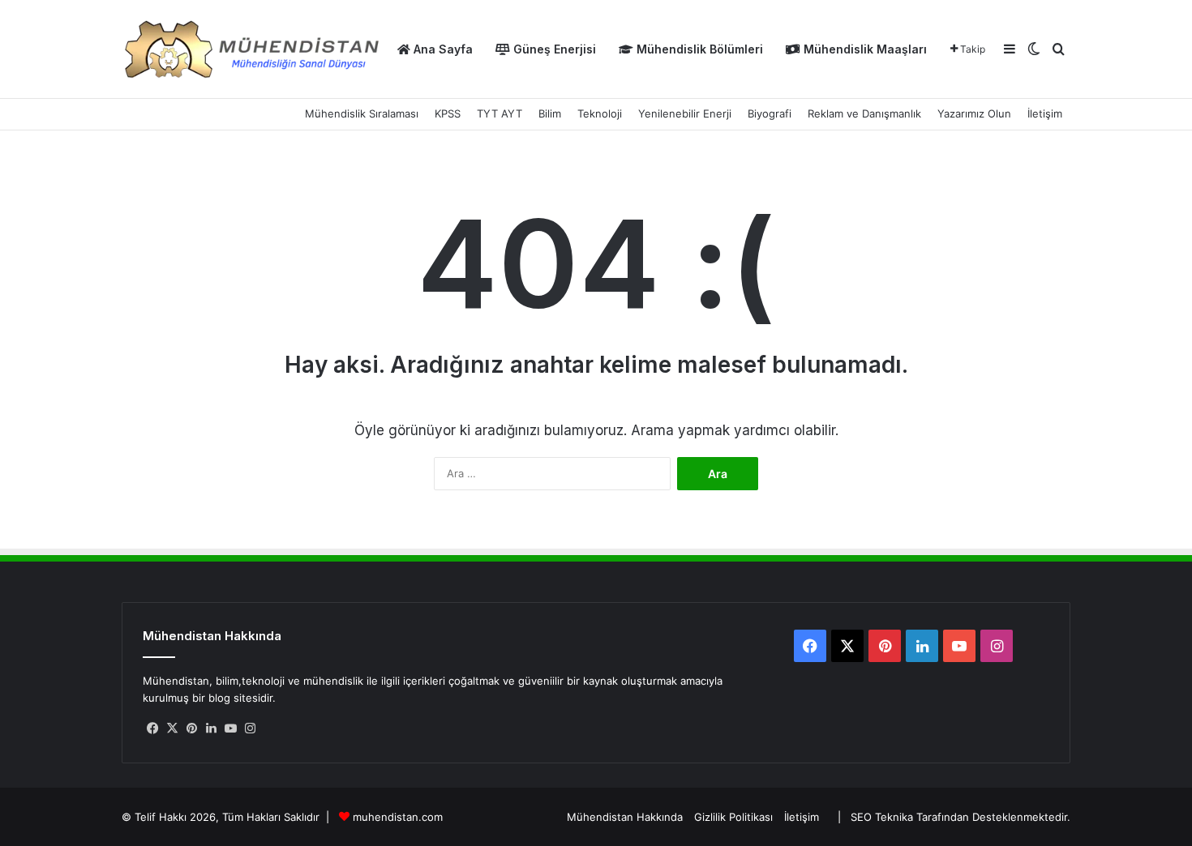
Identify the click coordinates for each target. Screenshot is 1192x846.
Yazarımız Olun (974, 113)
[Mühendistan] (251, 49)
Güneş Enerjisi (553, 49)
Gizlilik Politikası (733, 816)
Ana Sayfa (441, 49)
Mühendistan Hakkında (625, 816)
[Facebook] (152, 728)
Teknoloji (599, 113)
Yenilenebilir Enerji (684, 113)
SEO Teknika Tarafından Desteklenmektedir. (960, 816)
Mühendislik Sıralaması (361, 113)
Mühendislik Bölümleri (698, 49)
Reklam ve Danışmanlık (864, 113)
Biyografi (769, 113)
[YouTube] (230, 728)
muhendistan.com (398, 816)
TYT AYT (499, 113)
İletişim (1044, 113)
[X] (172, 728)
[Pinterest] (191, 728)
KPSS (448, 113)
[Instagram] (249, 728)
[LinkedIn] (211, 728)
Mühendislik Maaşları (863, 49)
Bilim (549, 113)
